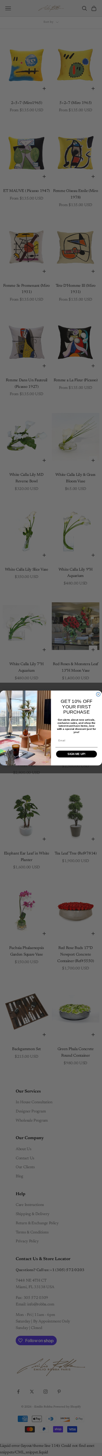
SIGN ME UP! (76, 753)
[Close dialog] (98, 694)
